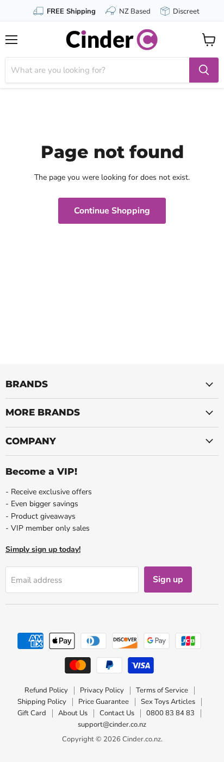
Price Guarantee (103, 702)
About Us (73, 713)
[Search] (204, 70)
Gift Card (31, 713)
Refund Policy (46, 690)
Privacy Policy (102, 690)
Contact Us (116, 713)
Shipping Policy (41, 702)
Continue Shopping (112, 211)
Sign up (168, 579)
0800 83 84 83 (170, 713)
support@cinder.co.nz (112, 724)
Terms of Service (162, 690)
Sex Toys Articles (168, 702)
